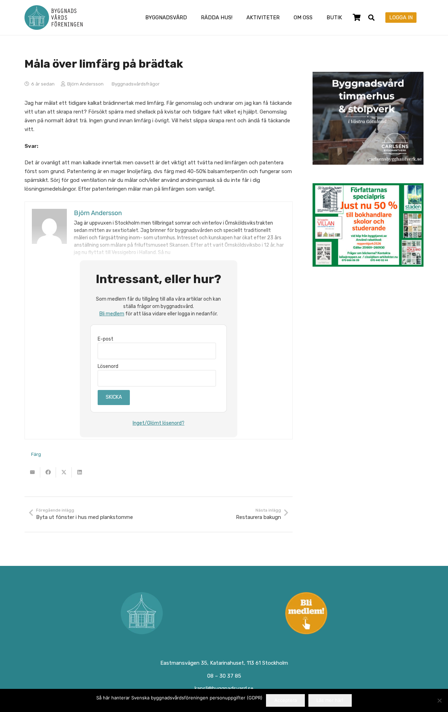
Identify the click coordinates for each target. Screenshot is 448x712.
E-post (105, 339)
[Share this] (48, 472)
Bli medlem (111, 314)
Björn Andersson (85, 84)
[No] (439, 700)
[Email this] (32, 472)
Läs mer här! (329, 700)
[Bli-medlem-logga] (306, 613)
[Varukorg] (356, 17)
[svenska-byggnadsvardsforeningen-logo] (53, 17)
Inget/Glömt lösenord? (158, 423)
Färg (36, 454)
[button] (192, 17)
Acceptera (285, 700)
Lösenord (108, 366)
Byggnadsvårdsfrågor (136, 84)
